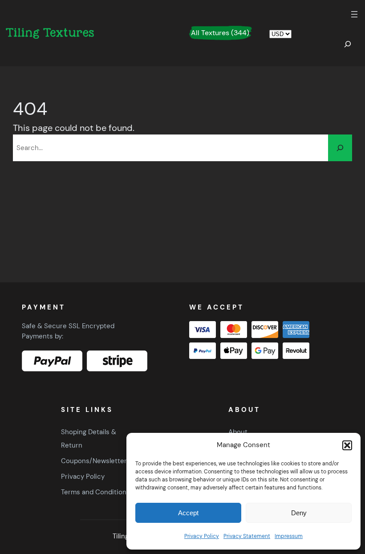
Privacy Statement (246, 536)
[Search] (340, 147)
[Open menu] (354, 14)
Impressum (289, 536)
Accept (188, 513)
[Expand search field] (348, 44)
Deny (299, 513)
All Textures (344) (220, 32)
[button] (347, 445)
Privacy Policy (201, 536)
